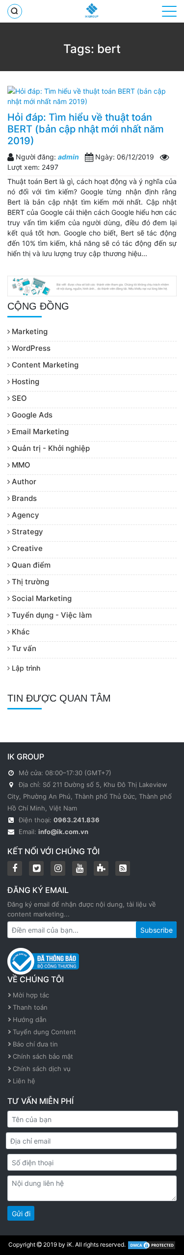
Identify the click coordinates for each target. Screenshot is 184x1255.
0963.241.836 (76, 820)
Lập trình (25, 668)
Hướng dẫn (30, 1019)
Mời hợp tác (31, 995)
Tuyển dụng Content (44, 1032)
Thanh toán (30, 1007)
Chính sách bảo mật (43, 1056)
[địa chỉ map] (12, 784)
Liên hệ (24, 1081)
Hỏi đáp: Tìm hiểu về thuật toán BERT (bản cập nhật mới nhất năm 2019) (85, 129)
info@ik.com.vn (63, 832)
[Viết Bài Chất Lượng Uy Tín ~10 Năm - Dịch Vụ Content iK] (92, 10)
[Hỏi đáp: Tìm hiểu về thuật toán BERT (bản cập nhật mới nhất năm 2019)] (92, 96)
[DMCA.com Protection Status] (151, 1244)
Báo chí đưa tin (35, 1044)
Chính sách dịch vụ (42, 1068)
